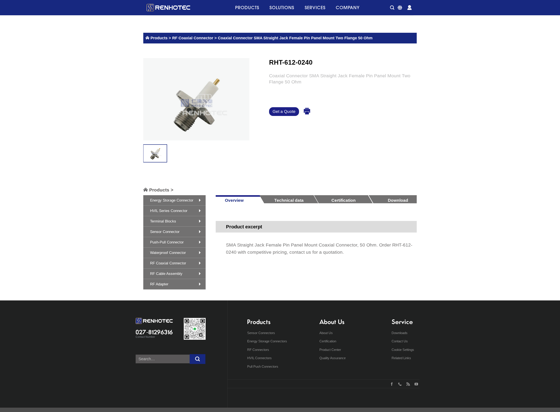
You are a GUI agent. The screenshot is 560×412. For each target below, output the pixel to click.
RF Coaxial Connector (192, 38)
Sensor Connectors (261, 333)
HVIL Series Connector (168, 211)
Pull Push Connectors (262, 366)
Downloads (400, 333)
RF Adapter (159, 284)
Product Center (330, 350)
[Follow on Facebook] (391, 384)
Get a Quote (284, 111)
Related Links (401, 358)
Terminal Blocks (163, 221)
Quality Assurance (332, 358)
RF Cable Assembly (166, 274)
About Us (326, 333)
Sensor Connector (165, 232)
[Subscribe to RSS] (407, 384)
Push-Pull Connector (167, 242)
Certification (327, 341)
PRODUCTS (247, 7)
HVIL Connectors (259, 358)
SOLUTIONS (282, 7)
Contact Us (400, 341)
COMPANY (348, 7)
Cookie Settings (403, 350)
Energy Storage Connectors (267, 341)
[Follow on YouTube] (415, 384)
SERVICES (315, 7)
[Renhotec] (168, 7)
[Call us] (399, 384)
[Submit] (197, 359)
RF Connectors (258, 350)
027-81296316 (154, 332)
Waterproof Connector (168, 253)
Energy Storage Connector (171, 200)
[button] (392, 7)
